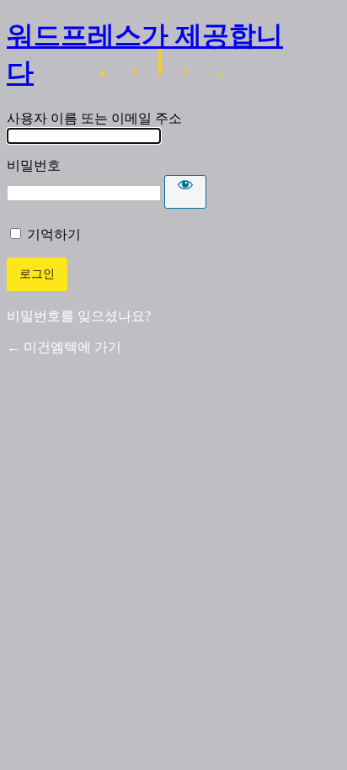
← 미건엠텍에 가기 (64, 347)
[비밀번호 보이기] (185, 192)
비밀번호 (34, 165)
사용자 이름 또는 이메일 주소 (94, 118)
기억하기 (54, 234)
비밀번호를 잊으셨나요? (79, 316)
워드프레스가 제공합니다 (145, 54)
